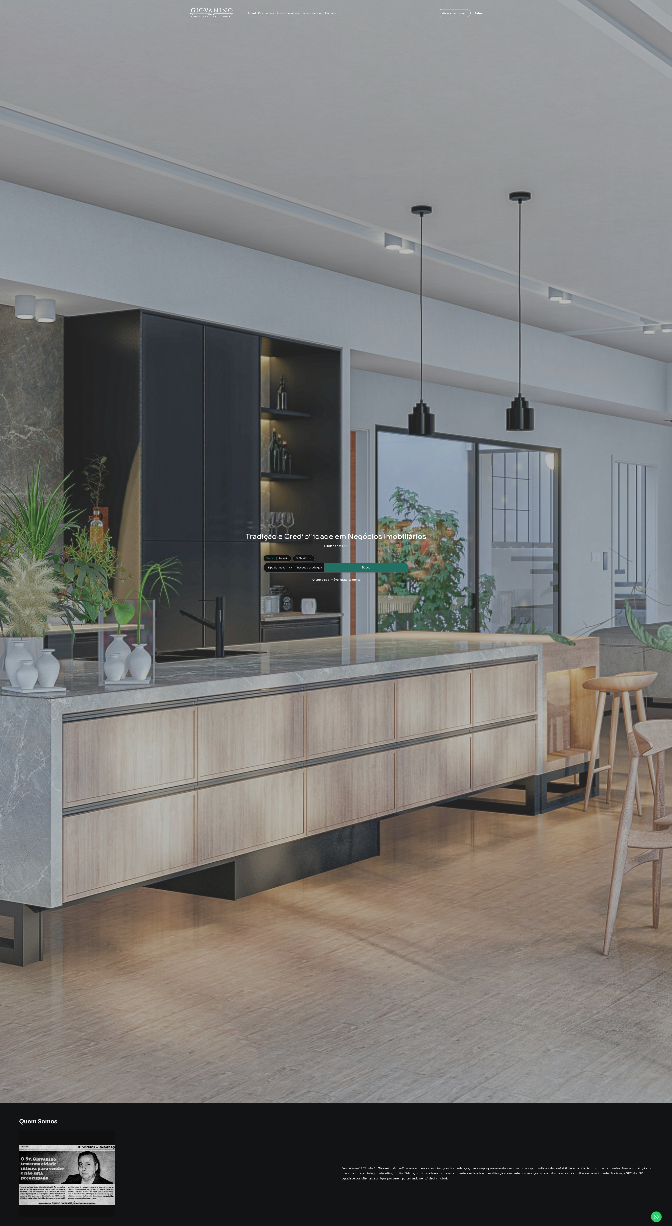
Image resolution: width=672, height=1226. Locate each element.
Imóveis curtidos (312, 13)
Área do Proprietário (261, 13)
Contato (330, 13)
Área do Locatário (287, 13)
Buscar (367, 567)
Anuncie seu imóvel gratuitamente (336, 580)
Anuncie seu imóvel (454, 13)
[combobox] (310, 567)
